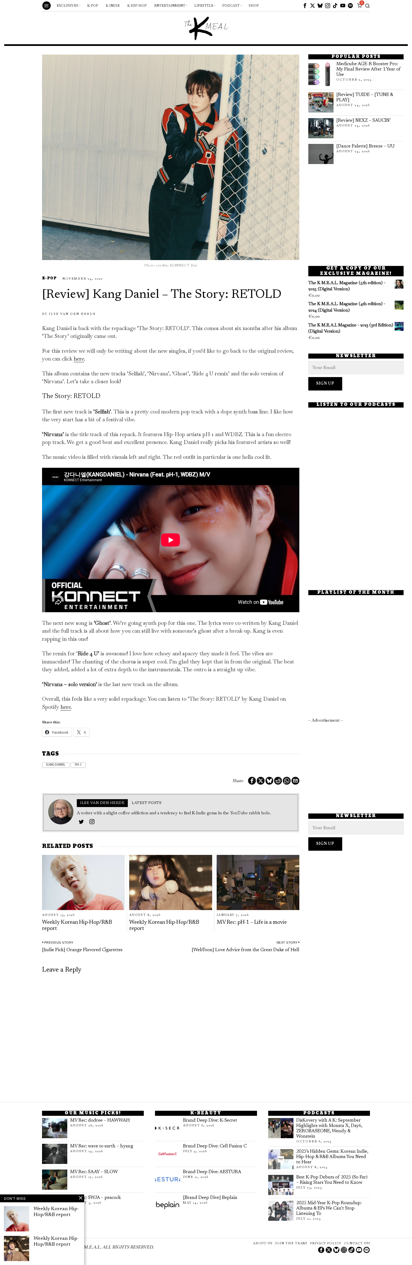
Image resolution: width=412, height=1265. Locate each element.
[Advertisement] (356, 215)
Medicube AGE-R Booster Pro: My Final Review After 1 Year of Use (368, 69)
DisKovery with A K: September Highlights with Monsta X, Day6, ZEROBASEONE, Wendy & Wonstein (329, 1128)
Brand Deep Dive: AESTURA (212, 1172)
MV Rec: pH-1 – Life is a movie (252, 922)
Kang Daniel (55, 765)
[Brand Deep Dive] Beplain (210, 1198)
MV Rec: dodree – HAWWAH (100, 1120)
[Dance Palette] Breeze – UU (365, 146)
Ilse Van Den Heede (72, 314)
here (79, 358)
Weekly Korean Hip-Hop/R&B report (77, 925)
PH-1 (78, 765)
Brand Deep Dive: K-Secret (210, 1120)
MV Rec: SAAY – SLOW (94, 1172)
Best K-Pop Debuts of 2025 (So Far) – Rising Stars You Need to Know (331, 1180)
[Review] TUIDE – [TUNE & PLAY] (364, 97)
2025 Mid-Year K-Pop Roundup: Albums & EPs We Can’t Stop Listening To (329, 1208)
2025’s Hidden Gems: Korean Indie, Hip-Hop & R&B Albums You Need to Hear (332, 1157)
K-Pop (49, 278)
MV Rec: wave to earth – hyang (101, 1146)
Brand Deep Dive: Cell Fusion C (215, 1146)
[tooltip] (305, 5)
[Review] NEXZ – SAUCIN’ (363, 120)
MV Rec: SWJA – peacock (95, 1198)
